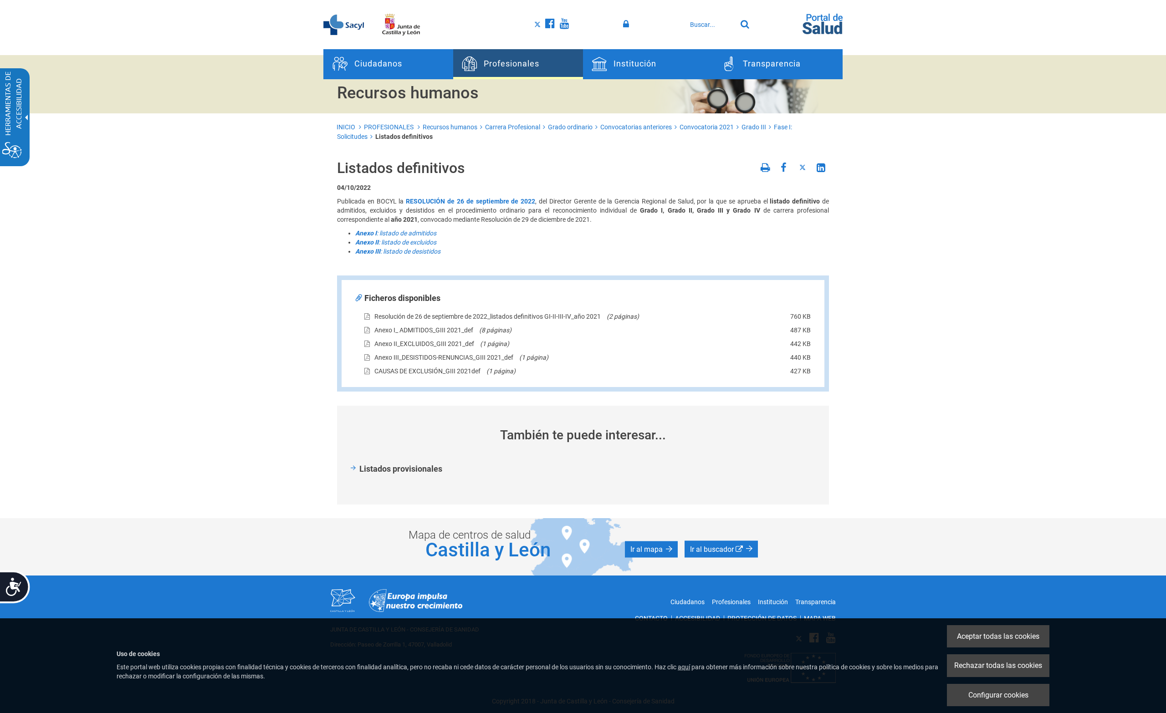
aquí (684, 667)
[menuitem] (388, 64)
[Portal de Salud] (823, 23)
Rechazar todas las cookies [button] (998, 665)
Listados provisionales (400, 469)
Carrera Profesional (512, 127)
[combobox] (710, 24)
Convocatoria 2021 (707, 127)
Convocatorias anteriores (636, 127)
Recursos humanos (450, 127)
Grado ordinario (570, 127)
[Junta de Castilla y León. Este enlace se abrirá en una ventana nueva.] (401, 24)
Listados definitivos (404, 136)
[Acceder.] (627, 24)
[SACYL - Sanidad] (343, 24)
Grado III (754, 127)
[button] (651, 549)
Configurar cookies (998, 695)
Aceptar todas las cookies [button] (998, 636)
